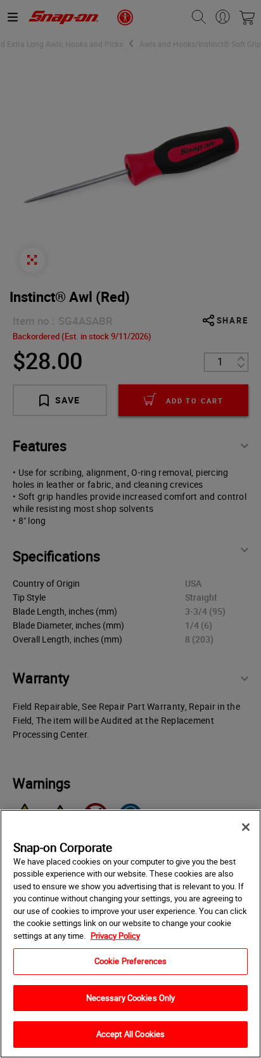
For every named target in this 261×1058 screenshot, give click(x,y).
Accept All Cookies (130, 1034)
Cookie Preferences (130, 961)
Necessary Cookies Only (130, 997)
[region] (130, 933)
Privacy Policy (115, 935)
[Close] (246, 827)
